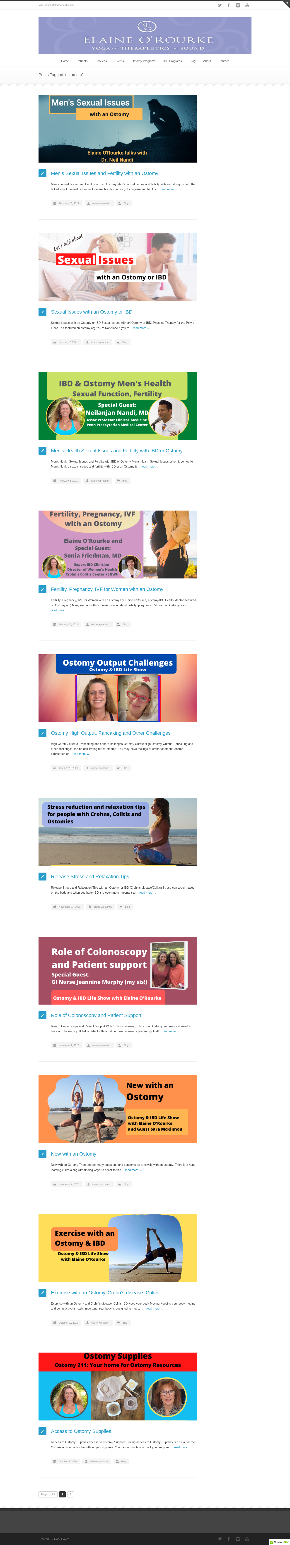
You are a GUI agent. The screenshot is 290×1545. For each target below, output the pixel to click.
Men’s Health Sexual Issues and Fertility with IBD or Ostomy (117, 450)
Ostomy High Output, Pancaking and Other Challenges (111, 733)
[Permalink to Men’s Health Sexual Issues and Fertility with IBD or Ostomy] (118, 406)
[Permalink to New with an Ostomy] (118, 1109)
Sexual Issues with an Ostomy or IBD (92, 312)
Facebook (228, 5)
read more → (169, 189)
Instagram (237, 5)
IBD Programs (172, 61)
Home (65, 61)
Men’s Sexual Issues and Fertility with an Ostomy (104, 173)
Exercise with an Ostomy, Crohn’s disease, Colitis (105, 1292)
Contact (224, 61)
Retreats (82, 61)
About (207, 61)
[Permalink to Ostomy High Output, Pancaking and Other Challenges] (118, 688)
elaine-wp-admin (101, 203)
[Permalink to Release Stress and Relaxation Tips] (118, 832)
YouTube (246, 5)
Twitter (219, 5)
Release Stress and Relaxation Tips (90, 876)
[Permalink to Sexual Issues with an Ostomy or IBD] (118, 267)
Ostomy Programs (144, 61)
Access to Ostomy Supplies (81, 1431)
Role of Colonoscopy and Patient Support (96, 1015)
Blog (193, 61)
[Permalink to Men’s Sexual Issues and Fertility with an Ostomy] (118, 129)
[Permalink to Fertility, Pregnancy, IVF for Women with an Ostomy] (118, 544)
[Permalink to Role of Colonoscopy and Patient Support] (118, 971)
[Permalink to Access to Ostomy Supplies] (118, 1386)
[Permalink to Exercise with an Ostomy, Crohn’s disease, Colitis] (118, 1248)
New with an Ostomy (73, 1154)
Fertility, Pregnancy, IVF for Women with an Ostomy (107, 589)
